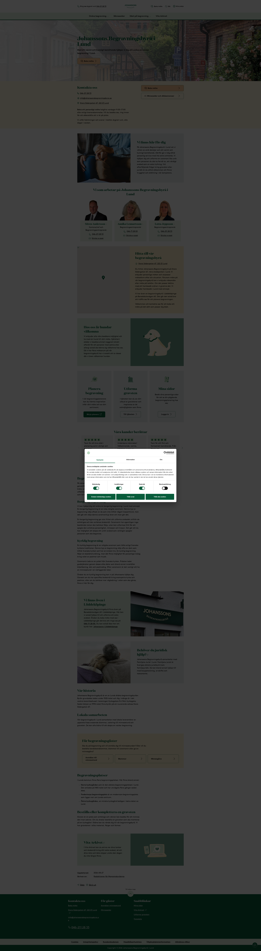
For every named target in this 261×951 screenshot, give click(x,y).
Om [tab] (161, 459)
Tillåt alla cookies (160, 497)
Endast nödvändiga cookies (101, 497)
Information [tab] (130, 459)
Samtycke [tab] (99, 460)
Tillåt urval (130, 497)
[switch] (119, 488)
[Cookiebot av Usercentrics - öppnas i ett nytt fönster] (165, 452)
